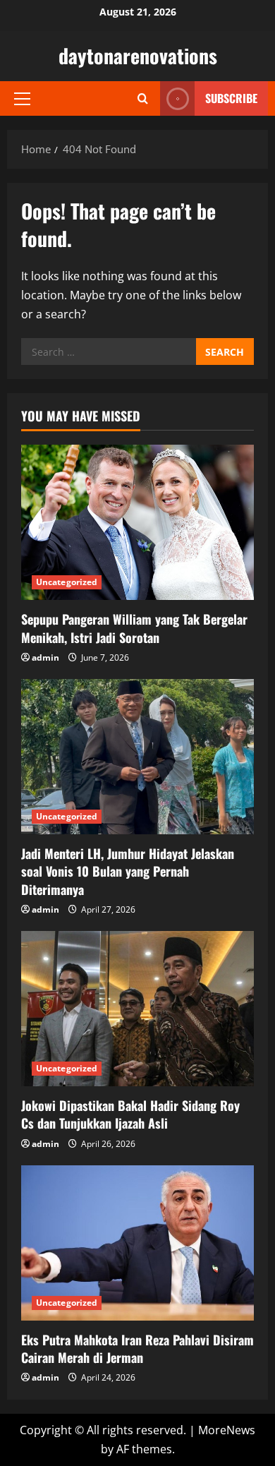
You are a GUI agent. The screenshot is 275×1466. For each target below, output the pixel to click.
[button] (22, 98)
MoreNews (226, 1430)
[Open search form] (143, 98)
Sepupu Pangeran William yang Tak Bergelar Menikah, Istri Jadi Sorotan (134, 628)
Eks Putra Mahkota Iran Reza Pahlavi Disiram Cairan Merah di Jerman (137, 1348)
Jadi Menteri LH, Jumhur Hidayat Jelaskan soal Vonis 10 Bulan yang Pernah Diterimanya (127, 871)
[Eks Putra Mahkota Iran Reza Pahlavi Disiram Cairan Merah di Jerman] (137, 1243)
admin (45, 657)
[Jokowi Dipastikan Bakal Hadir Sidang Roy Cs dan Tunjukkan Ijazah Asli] (137, 1008)
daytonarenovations (138, 55)
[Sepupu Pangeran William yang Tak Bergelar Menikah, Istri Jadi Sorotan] (137, 522)
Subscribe (231, 98)
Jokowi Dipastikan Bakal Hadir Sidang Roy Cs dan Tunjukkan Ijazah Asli (130, 1114)
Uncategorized (66, 582)
